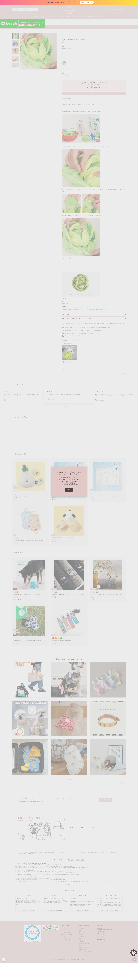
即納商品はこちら (84, 2)
